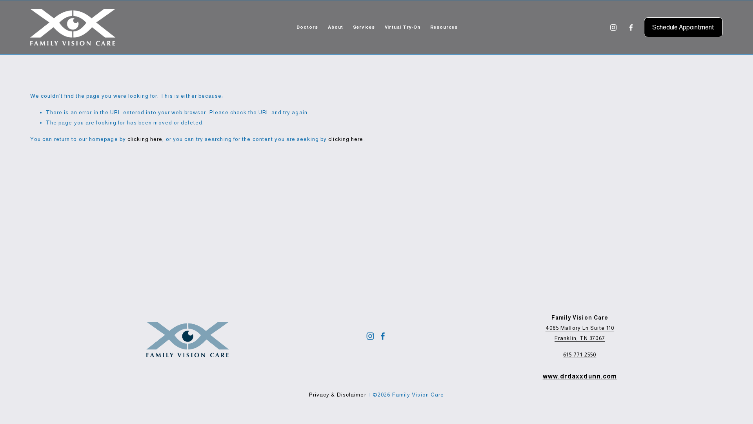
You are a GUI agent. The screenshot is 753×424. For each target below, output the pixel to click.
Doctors (307, 27)
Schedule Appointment (683, 27)
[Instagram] (613, 27)
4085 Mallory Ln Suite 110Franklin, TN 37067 (580, 328)
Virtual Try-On (403, 27)
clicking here (144, 139)
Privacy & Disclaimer (337, 395)
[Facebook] (631, 27)
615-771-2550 (579, 355)
